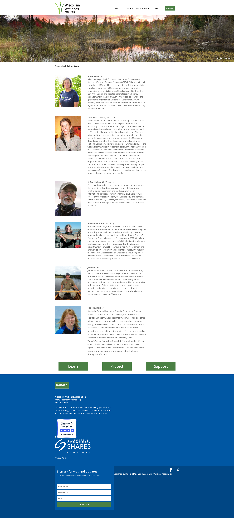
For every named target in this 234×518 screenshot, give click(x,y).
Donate (169, 8)
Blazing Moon (132, 474)
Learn (128, 8)
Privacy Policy (61, 458)
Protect (117, 366)
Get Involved (141, 8)
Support (155, 8)
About (117, 8)
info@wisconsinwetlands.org (68, 399)
